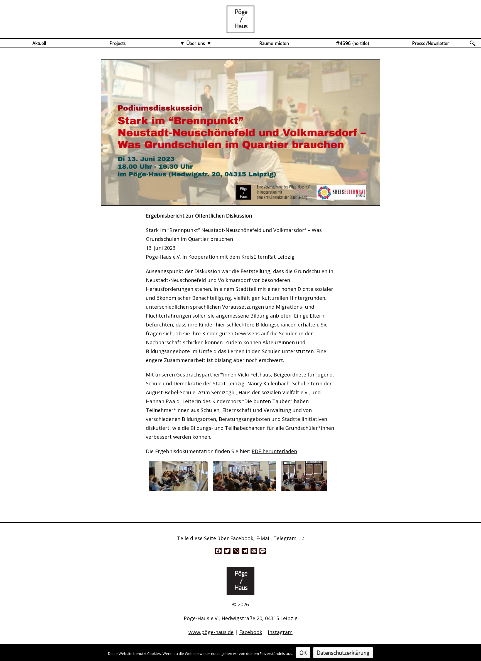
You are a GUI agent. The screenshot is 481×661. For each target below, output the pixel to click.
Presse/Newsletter (430, 43)
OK (303, 653)
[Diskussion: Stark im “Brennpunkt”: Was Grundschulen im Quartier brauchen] (240, 29)
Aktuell (39, 43)
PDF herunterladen (274, 451)
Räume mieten (274, 43)
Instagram (280, 632)
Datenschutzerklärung (343, 653)
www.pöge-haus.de (211, 632)
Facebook (250, 632)
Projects (118, 43)
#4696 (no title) (352, 43)
